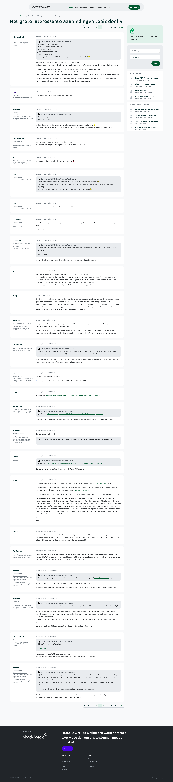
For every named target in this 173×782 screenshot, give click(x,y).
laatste (120, 27)
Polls (89, 764)
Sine (14, 92)
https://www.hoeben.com (20, 576)
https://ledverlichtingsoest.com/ (21, 248)
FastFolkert (17, 344)
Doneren (67, 749)
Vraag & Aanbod (81, 7)
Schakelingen (66, 761)
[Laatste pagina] (115, 27)
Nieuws (92, 7)
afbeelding (42, 648)
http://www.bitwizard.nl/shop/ (21, 164)
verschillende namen (100, 483)
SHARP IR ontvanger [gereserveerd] (148, 121)
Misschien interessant (81, 490)
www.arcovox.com (25, 381)
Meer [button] (106, 7)
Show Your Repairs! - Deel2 (145, 84)
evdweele (16, 109)
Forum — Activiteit (136, 73)
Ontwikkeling (32, 16)
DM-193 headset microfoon (145, 127)
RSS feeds (91, 766)
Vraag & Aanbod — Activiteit (139, 104)
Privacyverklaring (157, 778)
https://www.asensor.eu (19, 579)
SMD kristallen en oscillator (145, 115)
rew (14, 157)
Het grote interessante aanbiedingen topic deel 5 (54, 16)
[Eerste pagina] (85, 27)
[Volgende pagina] (111, 27)
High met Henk (18, 37)
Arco (15, 373)
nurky (15, 295)
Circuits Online (14, 16)
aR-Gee (15, 271)
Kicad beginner (140, 90)
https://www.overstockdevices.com (22, 577)
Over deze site (92, 761)
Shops (99, 7)
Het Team (91, 759)
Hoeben (16, 570)
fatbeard (16, 430)
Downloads (65, 764)
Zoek (156, 63)
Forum (70, 7)
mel (14, 174)
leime (15, 392)
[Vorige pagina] (88, 27)
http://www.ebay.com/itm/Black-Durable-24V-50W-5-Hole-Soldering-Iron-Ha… (74, 395)
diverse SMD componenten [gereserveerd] (151, 109)
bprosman (17, 219)
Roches (15, 456)
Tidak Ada (17, 320)
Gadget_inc (17, 240)
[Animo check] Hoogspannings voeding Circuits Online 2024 (22, 98)
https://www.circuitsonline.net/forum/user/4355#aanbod (22, 581)
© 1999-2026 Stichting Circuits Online (22, 778)
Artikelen (65, 759)
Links (63, 766)
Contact (64, 769)
